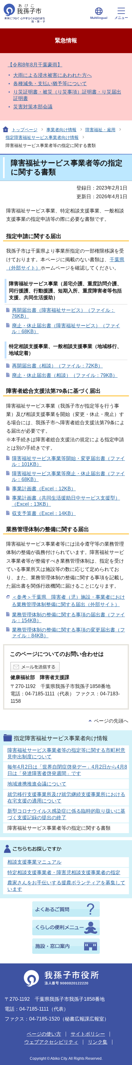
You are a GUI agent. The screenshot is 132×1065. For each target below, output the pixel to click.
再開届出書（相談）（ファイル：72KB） (57, 365)
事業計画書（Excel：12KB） (44, 488)
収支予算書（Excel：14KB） (44, 513)
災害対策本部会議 (32, 106)
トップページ (24, 129)
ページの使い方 (44, 1034)
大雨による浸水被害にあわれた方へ (52, 75)
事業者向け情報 (61, 129)
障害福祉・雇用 (100, 129)
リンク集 (97, 1042)
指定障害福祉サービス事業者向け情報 (42, 137)
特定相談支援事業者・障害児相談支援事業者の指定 (63, 872)
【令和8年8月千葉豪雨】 (35, 64)
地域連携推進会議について (36, 783)
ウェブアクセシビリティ (51, 1042)
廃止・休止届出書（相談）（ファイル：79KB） (65, 375)
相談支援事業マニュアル (34, 862)
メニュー (121, 17)
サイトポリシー (88, 1034)
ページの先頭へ (111, 720)
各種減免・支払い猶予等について (50, 83)
